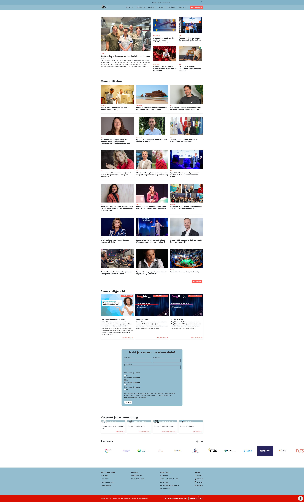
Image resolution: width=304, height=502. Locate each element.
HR (127, 389)
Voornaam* (127, 357)
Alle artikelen (197, 281)
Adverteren (104, 475)
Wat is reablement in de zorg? (169, 485)
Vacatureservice (106, 485)
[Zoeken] (201, 2)
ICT (127, 375)
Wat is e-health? (165, 488)
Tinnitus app (164, 482)
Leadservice (105, 478)
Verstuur (128, 402)
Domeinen (140, 7)
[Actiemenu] (300, 498)
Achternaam (156, 357)
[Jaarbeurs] (195, 498)
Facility (128, 384)
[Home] (104, 7)
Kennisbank (171, 7)
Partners (160, 7)
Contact (154, 2)
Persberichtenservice (107, 482)
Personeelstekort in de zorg (169, 478)
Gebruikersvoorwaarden (128, 498)
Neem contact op (136, 475)
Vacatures (181, 7)
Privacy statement (142, 498)
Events (150, 7)
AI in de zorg (164, 475)
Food (127, 380)
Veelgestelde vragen (137, 478)
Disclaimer (116, 498)
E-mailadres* (128, 364)
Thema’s (129, 7)
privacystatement (129, 397)
